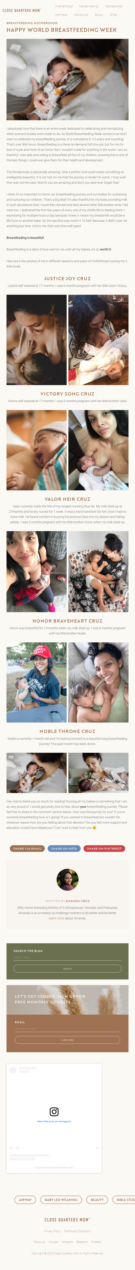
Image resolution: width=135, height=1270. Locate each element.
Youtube (53, 1242)
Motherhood (46, 23)
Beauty (97, 1199)
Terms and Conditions (77, 1231)
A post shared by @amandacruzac (54, 1167)
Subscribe (67, 1040)
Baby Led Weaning (61, 1199)
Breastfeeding (20, 23)
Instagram (67, 1242)
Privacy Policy (52, 1231)
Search (67, 968)
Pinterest (96, 1242)
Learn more (56, 918)
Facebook (82, 1242)
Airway (25, 1199)
